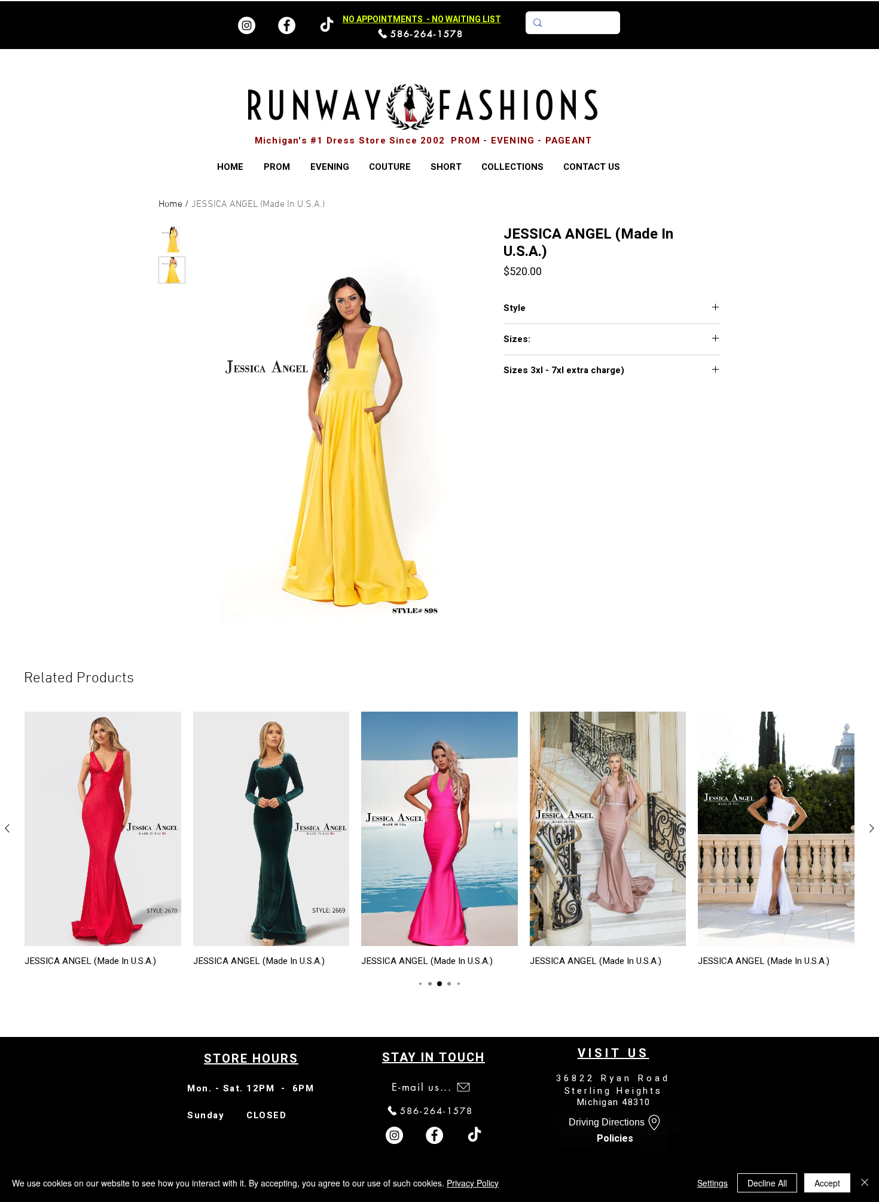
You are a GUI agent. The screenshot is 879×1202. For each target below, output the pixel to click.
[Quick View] (103, 829)
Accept (827, 1183)
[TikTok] (474, 1135)
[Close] (864, 1182)
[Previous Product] (7, 828)
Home (170, 204)
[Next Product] (872, 828)
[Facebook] (286, 25)
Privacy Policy (473, 1183)
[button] (512, 167)
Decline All (767, 1183)
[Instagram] (246, 25)
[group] (439, 839)
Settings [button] (712, 1183)
